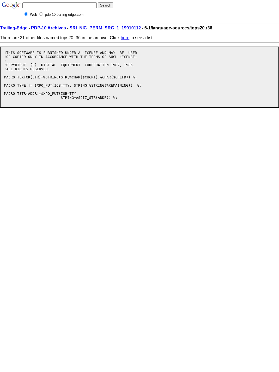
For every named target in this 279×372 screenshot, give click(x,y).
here (125, 37)
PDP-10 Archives (48, 28)
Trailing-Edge (14, 28)
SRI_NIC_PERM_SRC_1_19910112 (105, 28)
